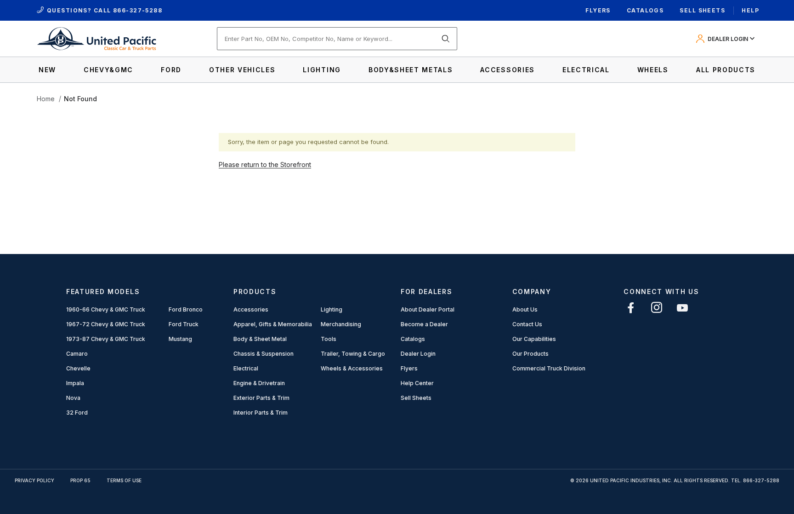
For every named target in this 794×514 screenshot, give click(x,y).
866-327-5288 (137, 10)
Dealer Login (418, 353)
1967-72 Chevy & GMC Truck (105, 324)
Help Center (417, 383)
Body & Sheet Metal (260, 338)
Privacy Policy (34, 480)
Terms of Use (124, 480)
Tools (328, 338)
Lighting (331, 309)
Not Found (80, 99)
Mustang (180, 338)
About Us (525, 309)
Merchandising (341, 324)
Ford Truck (183, 324)
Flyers (598, 10)
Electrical (245, 368)
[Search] (446, 39)
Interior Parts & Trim (260, 412)
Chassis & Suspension (263, 353)
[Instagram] (656, 307)
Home (46, 99)
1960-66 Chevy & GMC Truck (105, 309)
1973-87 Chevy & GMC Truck (105, 338)
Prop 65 (80, 480)
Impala (75, 383)
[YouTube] (682, 307)
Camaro (77, 353)
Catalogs (645, 10)
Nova (73, 397)
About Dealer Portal (427, 309)
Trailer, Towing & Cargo (353, 353)
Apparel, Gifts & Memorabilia (272, 324)
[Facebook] (631, 307)
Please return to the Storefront (265, 164)
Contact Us (527, 324)
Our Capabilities (534, 338)
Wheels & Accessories (352, 368)
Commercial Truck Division (548, 368)
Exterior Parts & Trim (261, 397)
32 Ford (77, 412)
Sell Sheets (702, 10)
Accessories (250, 309)
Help (750, 10)
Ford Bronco (186, 309)
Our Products (530, 353)
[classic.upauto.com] (96, 38)
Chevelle (78, 368)
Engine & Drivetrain (259, 383)
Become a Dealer (424, 324)
